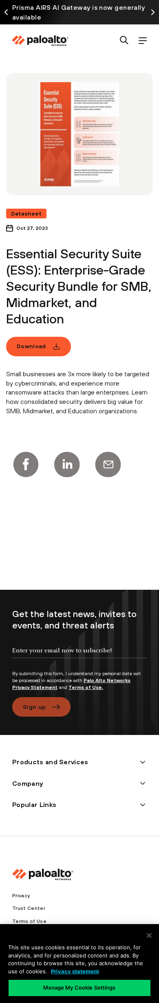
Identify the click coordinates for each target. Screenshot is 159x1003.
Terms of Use (29, 921)
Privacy (21, 895)
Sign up (34, 707)
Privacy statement (75, 971)
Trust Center (28, 908)
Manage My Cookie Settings (79, 987)
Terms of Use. (85, 687)
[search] (124, 41)
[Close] (149, 935)
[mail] (108, 464)
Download (31, 346)
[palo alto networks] (39, 40)
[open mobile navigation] (142, 41)
